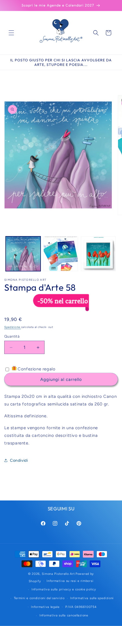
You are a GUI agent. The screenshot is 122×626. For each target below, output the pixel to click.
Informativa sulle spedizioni (92, 598)
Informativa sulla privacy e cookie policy (63, 589)
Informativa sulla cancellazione (63, 615)
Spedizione (12, 327)
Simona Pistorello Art (58, 574)
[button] (11, 33)
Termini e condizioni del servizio (39, 598)
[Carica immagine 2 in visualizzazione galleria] (60, 253)
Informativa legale (45, 607)
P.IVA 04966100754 (81, 607)
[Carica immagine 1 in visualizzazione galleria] (23, 253)
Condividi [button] (19, 460)
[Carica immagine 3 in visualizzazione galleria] (98, 253)
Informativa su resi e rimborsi (70, 581)
